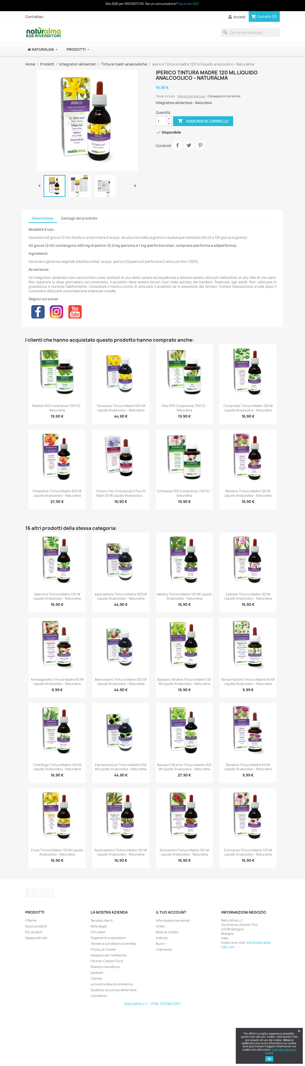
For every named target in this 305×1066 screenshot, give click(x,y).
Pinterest (200, 145)
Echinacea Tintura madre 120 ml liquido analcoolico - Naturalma (248, 852)
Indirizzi (161, 938)
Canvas (96, 978)
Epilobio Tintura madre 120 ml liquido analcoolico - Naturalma (248, 596)
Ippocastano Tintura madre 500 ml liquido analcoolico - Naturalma (121, 596)
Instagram (49, 893)
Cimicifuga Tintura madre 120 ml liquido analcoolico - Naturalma (57, 767)
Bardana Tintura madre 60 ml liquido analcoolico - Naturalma (248, 767)
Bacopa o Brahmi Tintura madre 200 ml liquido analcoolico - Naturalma (184, 767)
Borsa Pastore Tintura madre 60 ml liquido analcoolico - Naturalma (247, 681)
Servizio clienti (102, 920)
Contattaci (34, 16)
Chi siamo (98, 932)
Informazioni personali (173, 920)
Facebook (30, 893)
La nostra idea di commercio (112, 984)
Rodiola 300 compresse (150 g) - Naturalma (57, 408)
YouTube (40, 893)
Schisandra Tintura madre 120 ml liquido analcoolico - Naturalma (184, 852)
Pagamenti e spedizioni (108, 938)
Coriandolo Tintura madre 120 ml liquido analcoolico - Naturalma (248, 408)
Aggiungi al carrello (203, 121)
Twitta (188, 145)
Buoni (160, 943)
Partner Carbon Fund (107, 961)
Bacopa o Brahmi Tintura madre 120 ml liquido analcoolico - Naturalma (184, 681)
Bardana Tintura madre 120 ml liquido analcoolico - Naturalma (248, 493)
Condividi (177, 145)
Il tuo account (171, 912)
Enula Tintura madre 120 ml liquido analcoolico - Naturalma (57, 852)
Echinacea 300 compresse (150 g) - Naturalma (184, 493)
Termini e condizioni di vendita (113, 943)
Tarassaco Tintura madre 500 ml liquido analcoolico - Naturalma (120, 408)
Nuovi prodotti (36, 926)
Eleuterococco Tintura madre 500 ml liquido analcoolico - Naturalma (120, 767)
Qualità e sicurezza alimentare (114, 990)
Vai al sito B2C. (189, 4)
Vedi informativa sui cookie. (281, 1051)
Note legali (99, 926)
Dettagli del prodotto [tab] (79, 218)
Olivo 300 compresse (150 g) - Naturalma (184, 408)
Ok (269, 1058)
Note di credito (167, 932)
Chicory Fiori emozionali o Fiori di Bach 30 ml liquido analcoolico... (121, 493)
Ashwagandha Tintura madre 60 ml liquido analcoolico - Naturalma (57, 681)
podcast (97, 972)
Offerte (31, 920)
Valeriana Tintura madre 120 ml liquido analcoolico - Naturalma (57, 596)
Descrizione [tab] (42, 218)
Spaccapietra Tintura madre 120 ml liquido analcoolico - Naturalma (120, 852)
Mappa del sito (36, 938)
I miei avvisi (164, 949)
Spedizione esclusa (191, 96)
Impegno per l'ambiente (109, 955)
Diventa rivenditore (105, 967)
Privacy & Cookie (103, 949)
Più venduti (33, 932)
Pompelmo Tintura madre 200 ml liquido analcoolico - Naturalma (57, 493)
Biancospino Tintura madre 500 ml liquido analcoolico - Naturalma (120, 681)
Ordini (160, 926)
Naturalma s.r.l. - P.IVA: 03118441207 (153, 1003)
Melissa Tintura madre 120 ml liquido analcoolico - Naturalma (184, 596)
